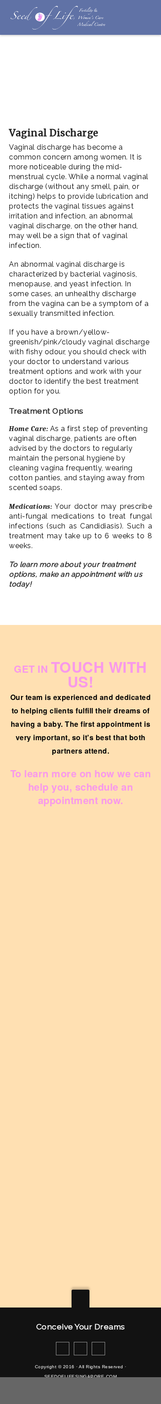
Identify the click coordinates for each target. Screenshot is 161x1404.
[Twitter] (80, 1348)
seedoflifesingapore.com (80, 1376)
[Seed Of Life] (57, 17)
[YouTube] (98, 1348)
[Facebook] (62, 1348)
